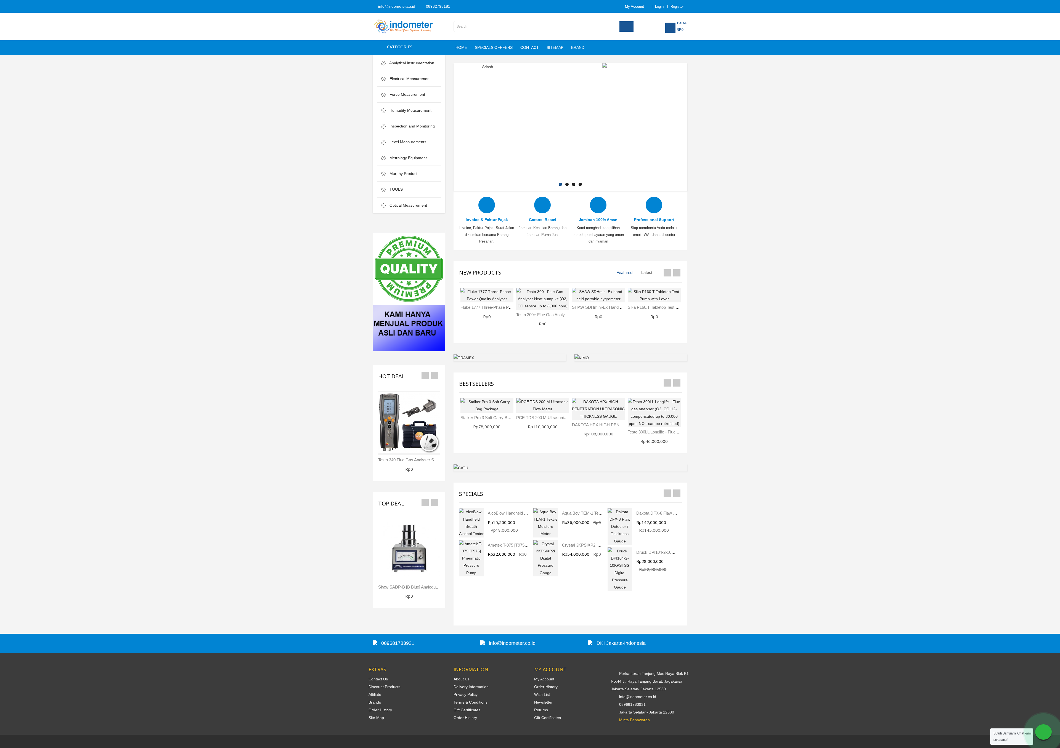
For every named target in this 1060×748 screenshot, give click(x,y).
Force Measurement (406, 94)
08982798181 (437, 6)
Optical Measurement (407, 205)
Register (677, 6)
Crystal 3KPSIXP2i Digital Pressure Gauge (600, 545)
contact (529, 47)
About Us (462, 679)
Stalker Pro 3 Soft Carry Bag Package (494, 417)
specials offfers (494, 47)
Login (659, 6)
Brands (375, 702)
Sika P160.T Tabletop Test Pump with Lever (667, 307)
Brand (577, 47)
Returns (541, 710)
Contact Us (378, 679)
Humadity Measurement (409, 110)
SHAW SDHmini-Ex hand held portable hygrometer (619, 307)
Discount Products (384, 687)
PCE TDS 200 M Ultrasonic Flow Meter (551, 417)
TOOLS (395, 189)
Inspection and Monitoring (411, 126)
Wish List (542, 694)
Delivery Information (471, 687)
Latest (646, 272)
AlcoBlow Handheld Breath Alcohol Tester (525, 513)
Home (461, 47)
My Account (544, 679)
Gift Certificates (467, 710)
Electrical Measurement (409, 78)
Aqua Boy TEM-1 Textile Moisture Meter (598, 513)
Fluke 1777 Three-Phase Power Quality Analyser (504, 307)
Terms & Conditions (470, 702)
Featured (624, 272)
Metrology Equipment (407, 158)
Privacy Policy (466, 694)
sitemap (555, 47)
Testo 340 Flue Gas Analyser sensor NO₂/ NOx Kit (424, 459)
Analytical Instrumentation (411, 63)
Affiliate (375, 694)
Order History (380, 710)
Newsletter (543, 702)
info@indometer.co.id (396, 6)
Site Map (376, 717)
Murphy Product (402, 173)
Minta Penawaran (634, 720)
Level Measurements (407, 142)
